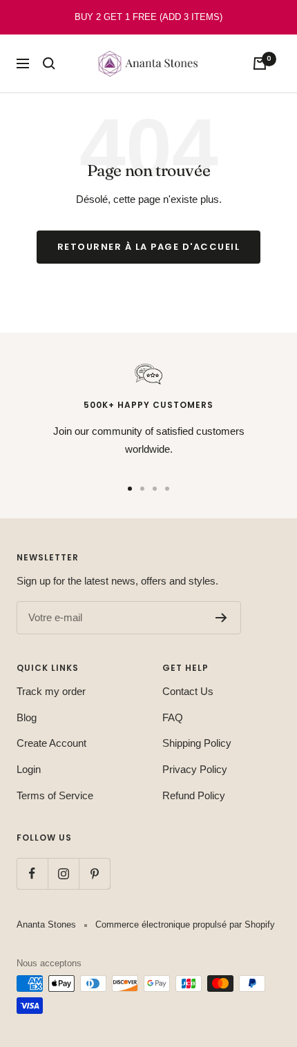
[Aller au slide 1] (130, 489)
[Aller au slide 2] (142, 489)
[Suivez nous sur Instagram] (63, 873)
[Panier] (260, 63)
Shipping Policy (196, 743)
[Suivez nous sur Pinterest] (94, 873)
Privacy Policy (194, 769)
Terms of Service (55, 795)
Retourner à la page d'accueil (148, 246)
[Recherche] (49, 63)
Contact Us (187, 691)
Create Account (51, 743)
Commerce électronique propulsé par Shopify (185, 924)
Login (29, 769)
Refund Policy (193, 795)
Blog (27, 717)
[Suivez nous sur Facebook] (32, 873)
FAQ (172, 717)
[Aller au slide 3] (155, 489)
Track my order (51, 691)
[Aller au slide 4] (167, 489)
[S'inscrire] (221, 618)
